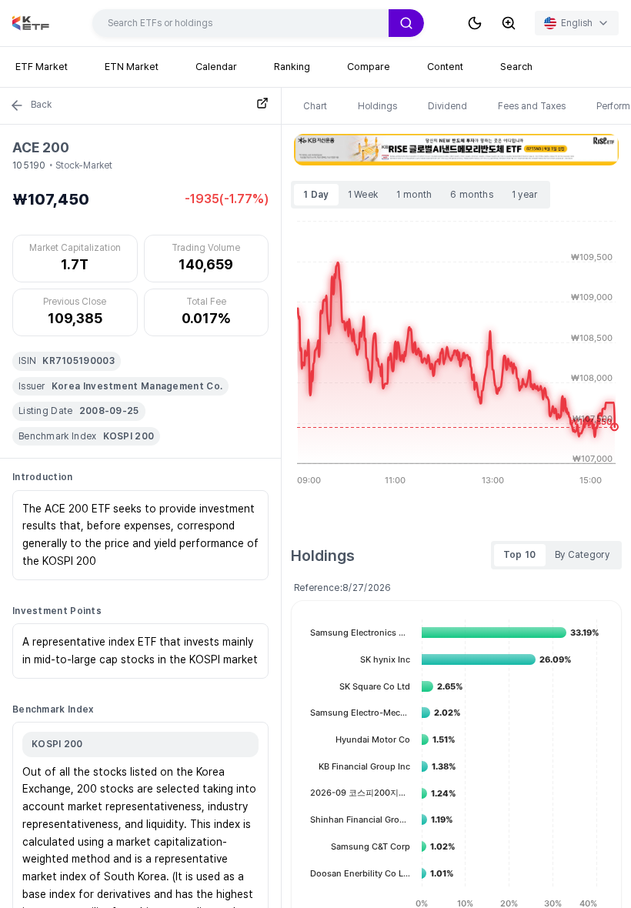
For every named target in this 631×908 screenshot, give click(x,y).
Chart (315, 106)
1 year (525, 194)
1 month (414, 194)
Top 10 (519, 554)
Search (516, 66)
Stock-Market (83, 165)
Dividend (447, 106)
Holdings (377, 106)
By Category (582, 554)
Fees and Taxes (532, 106)
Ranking (292, 66)
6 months (471, 194)
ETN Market (132, 66)
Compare (368, 66)
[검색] (406, 23)
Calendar (216, 66)
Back (41, 104)
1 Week (363, 194)
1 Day (316, 194)
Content (445, 66)
